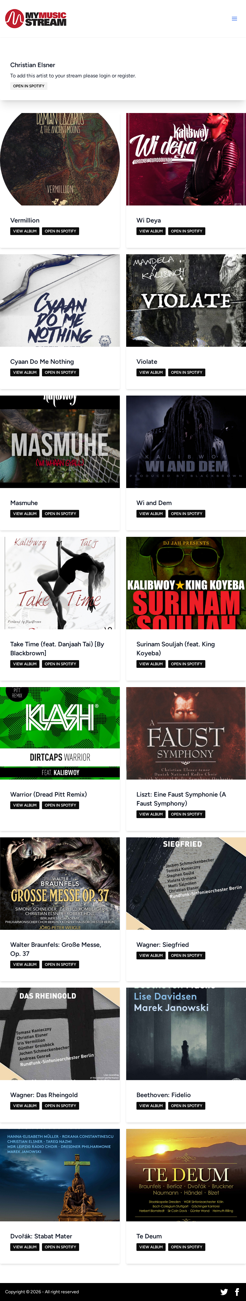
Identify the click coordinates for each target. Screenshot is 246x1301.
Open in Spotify (29, 86)
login (105, 76)
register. (127, 76)
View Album (25, 231)
